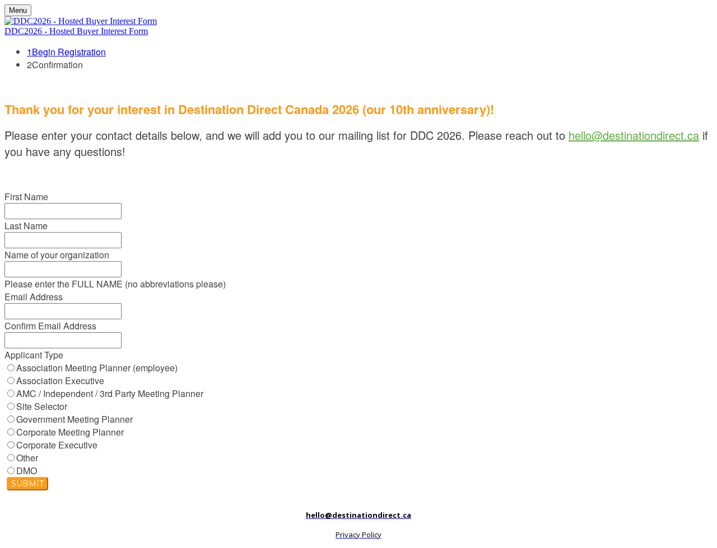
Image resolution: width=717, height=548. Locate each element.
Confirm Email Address (50, 325)
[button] (27, 483)
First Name (26, 196)
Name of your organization (56, 254)
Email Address (33, 296)
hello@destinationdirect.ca (634, 135)
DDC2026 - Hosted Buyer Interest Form (76, 31)
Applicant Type (33, 354)
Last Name (26, 225)
